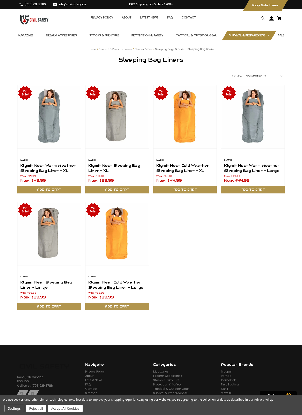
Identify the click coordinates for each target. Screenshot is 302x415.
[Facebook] (32, 394)
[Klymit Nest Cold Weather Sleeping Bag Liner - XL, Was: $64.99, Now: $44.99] (185, 117)
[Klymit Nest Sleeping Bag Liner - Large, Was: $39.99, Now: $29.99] (49, 233)
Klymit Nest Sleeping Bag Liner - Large (46, 285)
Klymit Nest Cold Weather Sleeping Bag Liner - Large (116, 285)
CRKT (224, 389)
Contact (91, 389)
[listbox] (264, 76)
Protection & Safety (167, 384)
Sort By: (237, 76)
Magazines (160, 371)
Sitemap (91, 393)
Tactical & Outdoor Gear (171, 389)
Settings (14, 408)
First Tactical (230, 384)
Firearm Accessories (167, 376)
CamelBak (228, 380)
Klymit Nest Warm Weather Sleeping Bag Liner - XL (48, 168)
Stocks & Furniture (166, 380)
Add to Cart (49, 190)
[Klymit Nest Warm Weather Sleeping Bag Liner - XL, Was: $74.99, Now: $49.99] (49, 117)
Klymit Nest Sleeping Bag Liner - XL (114, 168)
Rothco (226, 376)
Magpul (226, 371)
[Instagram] (22, 394)
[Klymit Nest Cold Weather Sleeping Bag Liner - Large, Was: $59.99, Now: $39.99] (117, 233)
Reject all (36, 408)
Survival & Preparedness (170, 393)
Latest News (93, 380)
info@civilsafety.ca (72, 4)
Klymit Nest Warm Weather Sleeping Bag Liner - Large (252, 168)
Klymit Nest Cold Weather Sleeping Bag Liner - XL (182, 168)
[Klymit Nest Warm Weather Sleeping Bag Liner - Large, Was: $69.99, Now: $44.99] (253, 117)
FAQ (88, 384)
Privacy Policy (95, 371)
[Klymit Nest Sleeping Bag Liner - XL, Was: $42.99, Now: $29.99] (117, 117)
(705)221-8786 (35, 4)
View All (226, 393)
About (89, 376)
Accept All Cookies (65, 408)
